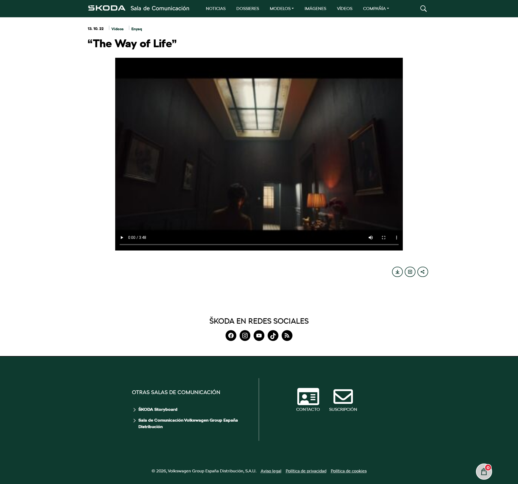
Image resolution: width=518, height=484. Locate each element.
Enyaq (136, 28)
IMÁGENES (315, 8)
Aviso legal (271, 470)
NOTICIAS (216, 8)
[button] (423, 8)
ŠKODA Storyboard (158, 409)
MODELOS (280, 8)
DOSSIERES (247, 8)
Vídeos (117, 28)
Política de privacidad (306, 470)
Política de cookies (349, 470)
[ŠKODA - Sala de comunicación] (138, 8)
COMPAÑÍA (374, 8)
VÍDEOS (344, 8)
